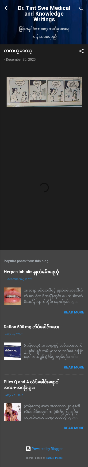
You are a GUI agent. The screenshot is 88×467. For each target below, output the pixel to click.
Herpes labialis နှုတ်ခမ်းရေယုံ (31, 271)
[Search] (81, 9)
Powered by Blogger (47, 449)
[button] (81, 52)
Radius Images (54, 457)
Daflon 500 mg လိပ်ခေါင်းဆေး (31, 326)
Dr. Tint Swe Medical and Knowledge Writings (44, 14)
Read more (74, 312)
